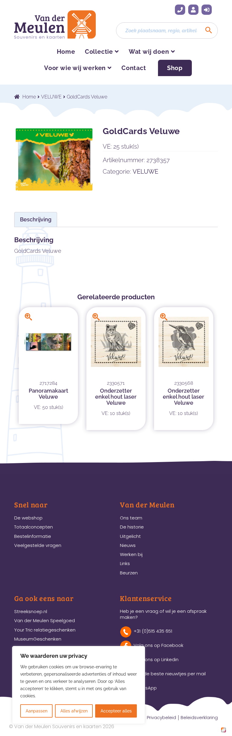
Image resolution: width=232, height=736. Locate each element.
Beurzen (129, 573)
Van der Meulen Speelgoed (44, 620)
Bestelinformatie (32, 536)
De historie (132, 527)
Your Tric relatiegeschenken (45, 630)
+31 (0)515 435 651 (180, 10)
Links (125, 563)
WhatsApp (145, 688)
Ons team (131, 518)
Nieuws (128, 545)
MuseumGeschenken (37, 639)
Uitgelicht (130, 536)
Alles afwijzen (74, 711)
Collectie (99, 51)
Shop (175, 68)
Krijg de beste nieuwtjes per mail (170, 673)
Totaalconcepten (33, 527)
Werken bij (131, 554)
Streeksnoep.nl (30, 611)
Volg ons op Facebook (158, 645)
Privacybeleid (161, 717)
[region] (78, 685)
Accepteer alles (116, 711)
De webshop (28, 518)
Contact (133, 68)
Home (66, 51)
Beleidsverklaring (199, 717)
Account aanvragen (193, 10)
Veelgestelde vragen (37, 545)
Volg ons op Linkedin (156, 659)
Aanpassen (36, 711)
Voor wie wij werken (75, 68)
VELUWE (51, 97)
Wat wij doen (149, 51)
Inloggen (206, 10)
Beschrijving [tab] (35, 219)
